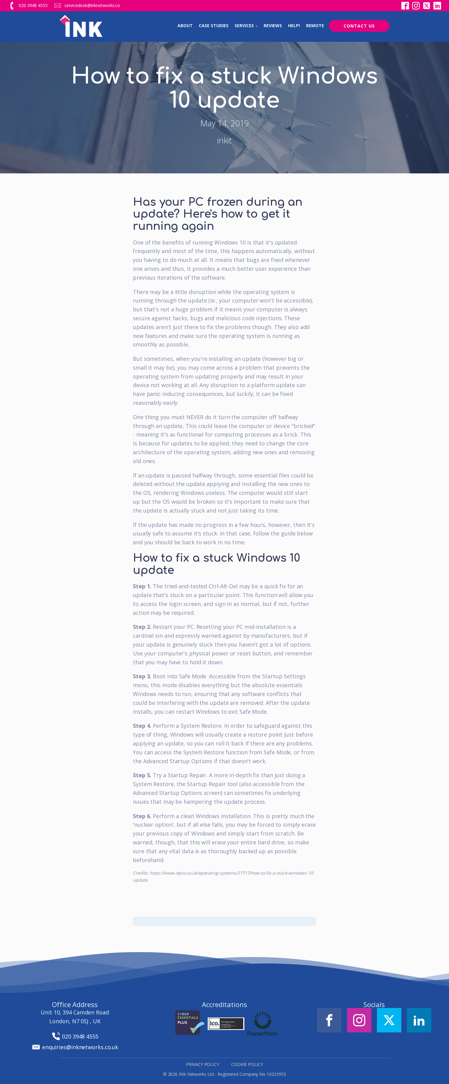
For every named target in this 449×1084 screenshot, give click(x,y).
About (185, 25)
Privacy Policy (202, 1064)
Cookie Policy (247, 1064)
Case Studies (213, 25)
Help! (294, 25)
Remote (315, 25)
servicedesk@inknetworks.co (92, 5)
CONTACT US (359, 26)
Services (244, 25)
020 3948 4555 (33, 5)
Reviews (273, 25)
